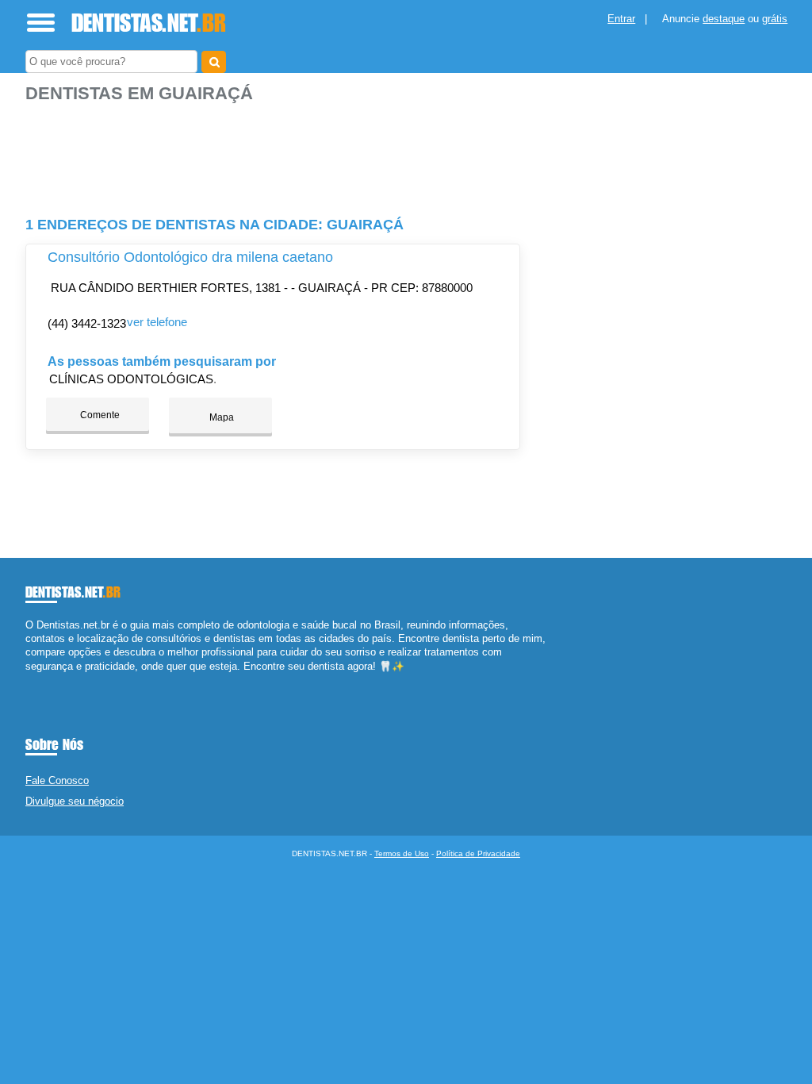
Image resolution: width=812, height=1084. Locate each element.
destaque (724, 19)
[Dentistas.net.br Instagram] (43, 680)
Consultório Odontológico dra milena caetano (190, 257)
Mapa (220, 417)
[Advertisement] (275, 153)
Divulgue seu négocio (74, 801)
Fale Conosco (57, 780)
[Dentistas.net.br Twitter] (36, 680)
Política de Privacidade (478, 853)
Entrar (621, 19)
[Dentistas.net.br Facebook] (29, 680)
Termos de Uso (401, 853)
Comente (99, 415)
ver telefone (157, 322)
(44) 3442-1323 (87, 323)
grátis (774, 19)
